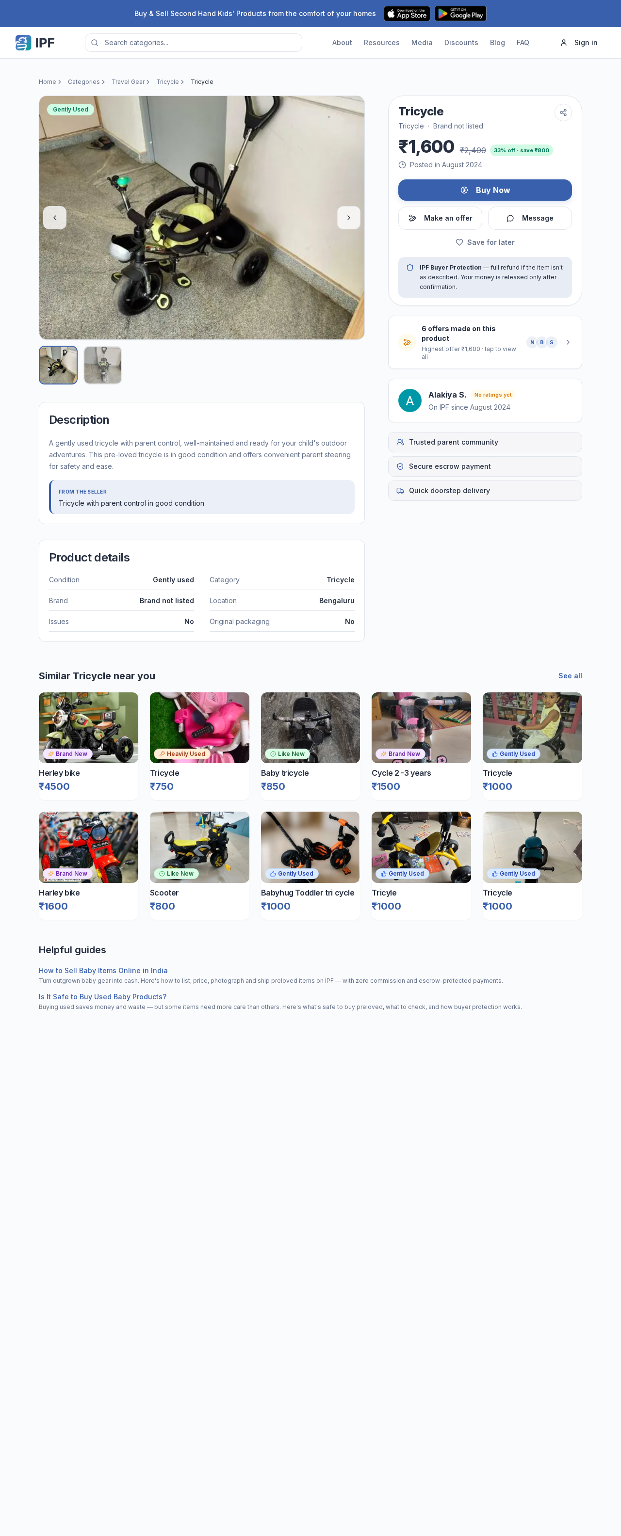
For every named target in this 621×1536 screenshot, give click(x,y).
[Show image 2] (102, 365)
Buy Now (493, 190)
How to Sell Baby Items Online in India (103, 970)
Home (47, 81)
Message (538, 218)
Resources (382, 42)
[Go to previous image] (54, 217)
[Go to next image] (348, 217)
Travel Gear (128, 81)
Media (422, 42)
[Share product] (563, 112)
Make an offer (448, 218)
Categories (84, 81)
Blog (497, 42)
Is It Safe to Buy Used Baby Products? (102, 996)
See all (570, 676)
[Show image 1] (58, 365)
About (342, 42)
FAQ (523, 42)
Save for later (491, 242)
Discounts (461, 42)
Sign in (586, 42)
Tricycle (167, 81)
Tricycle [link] (202, 81)
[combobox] (193, 42)
